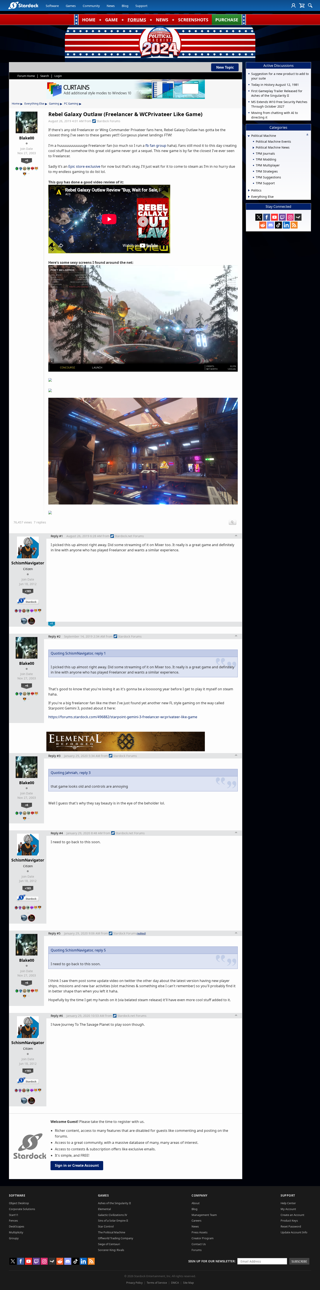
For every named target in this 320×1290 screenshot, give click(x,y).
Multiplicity (16, 1232)
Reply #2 (54, 636)
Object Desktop (19, 1203)
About (196, 1203)
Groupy (14, 1238)
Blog (125, 6)
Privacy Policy (134, 1283)
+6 (26, 160)
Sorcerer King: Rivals (111, 1250)
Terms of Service (157, 1283)
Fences (13, 1220)
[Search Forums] (310, 5)
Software (52, 6)
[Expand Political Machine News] (253, 148)
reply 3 (85, 772)
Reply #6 (57, 1016)
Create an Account (292, 1215)
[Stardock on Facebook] (267, 217)
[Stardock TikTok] (278, 225)
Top (236, 536)
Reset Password (291, 1226)
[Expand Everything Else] (249, 197)
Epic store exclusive (84, 166)
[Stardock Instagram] (290, 217)
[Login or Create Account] (293, 5)
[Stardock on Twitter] (259, 217)
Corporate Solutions (22, 1209)
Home (16, 103)
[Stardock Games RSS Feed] (294, 225)
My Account (288, 1209)
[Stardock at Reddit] (263, 225)
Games (71, 6)
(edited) (141, 933)
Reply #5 (54, 933)
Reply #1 (57, 536)
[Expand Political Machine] (249, 136)
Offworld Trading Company (115, 1238)
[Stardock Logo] (23, 5)
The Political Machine (111, 1232)
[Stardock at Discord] (271, 225)
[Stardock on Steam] (298, 217)
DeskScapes (16, 1226)
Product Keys (289, 1220)
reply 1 (100, 653)
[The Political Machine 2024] (160, 42)
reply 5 (100, 950)
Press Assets (199, 1232)
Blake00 (26, 138)
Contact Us (199, 1244)
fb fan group (155, 145)
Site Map (188, 1283)
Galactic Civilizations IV (112, 1215)
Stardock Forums (108, 121)
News (111, 6)
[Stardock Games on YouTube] (274, 217)
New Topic (225, 67)
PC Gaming (71, 103)
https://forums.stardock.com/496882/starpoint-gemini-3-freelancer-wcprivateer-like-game (122, 716)
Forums (197, 1250)
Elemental (104, 1209)
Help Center (288, 1203)
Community (91, 6)
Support (141, 6)
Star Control (106, 1226)
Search (44, 76)
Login (58, 76)
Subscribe (299, 1261)
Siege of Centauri (109, 1244)
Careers (196, 1220)
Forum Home (26, 76)
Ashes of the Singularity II (114, 1203)
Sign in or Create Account (77, 1165)
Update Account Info (294, 1232)
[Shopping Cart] (302, 5)
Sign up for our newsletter (211, 1261)
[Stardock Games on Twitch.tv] (282, 217)
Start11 (13, 1215)
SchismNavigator (27, 562)
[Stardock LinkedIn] (286, 225)
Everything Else (34, 103)
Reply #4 (57, 833)
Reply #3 (54, 756)
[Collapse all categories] (307, 134)
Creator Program (203, 1238)
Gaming (54, 103)
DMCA (175, 1283)
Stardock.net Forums (129, 536)
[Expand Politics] (249, 190)
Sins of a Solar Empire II (113, 1220)
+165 (28, 591)
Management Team (204, 1215)
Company (199, 1195)
